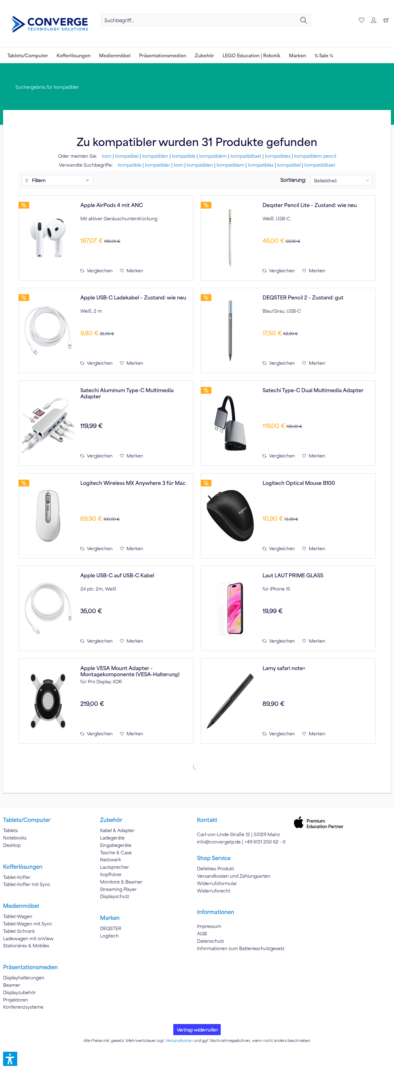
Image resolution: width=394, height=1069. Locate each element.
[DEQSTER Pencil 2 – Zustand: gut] (230, 330)
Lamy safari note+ (284, 668)
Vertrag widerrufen (197, 1029)
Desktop (12, 845)
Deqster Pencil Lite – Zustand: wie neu (310, 205)
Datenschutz (210, 941)
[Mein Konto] (373, 20)
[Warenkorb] (386, 20)
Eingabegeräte (115, 845)
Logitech (109, 935)
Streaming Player (118, 889)
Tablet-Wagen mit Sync (27, 923)
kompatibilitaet (246, 156)
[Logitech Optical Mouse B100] (230, 516)
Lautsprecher (114, 867)
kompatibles (278, 156)
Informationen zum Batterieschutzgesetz (240, 948)
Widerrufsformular (217, 883)
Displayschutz (114, 896)
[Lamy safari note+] (230, 701)
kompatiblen (155, 156)
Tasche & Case (116, 852)
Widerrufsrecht (213, 890)
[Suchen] (303, 20)
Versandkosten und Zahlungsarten (233, 876)
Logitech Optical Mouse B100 (299, 483)
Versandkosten (179, 1040)
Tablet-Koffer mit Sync (26, 884)
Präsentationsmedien (30, 967)
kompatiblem (213, 156)
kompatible (183, 156)
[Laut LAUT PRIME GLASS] (230, 608)
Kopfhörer (111, 874)
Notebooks (14, 837)
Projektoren (15, 999)
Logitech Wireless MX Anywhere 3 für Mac (133, 483)
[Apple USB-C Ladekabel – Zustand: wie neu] (48, 330)
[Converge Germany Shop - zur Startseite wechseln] (49, 24)
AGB (202, 933)
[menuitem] (205, 20)
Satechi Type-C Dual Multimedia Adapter (313, 390)
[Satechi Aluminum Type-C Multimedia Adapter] (48, 423)
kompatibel (127, 156)
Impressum (209, 926)
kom (106, 156)
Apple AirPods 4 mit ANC (111, 205)
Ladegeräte (112, 837)
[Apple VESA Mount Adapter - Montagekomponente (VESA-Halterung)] (48, 701)
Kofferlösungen (22, 866)
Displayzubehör (19, 992)
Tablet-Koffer (16, 877)
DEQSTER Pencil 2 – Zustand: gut (303, 297)
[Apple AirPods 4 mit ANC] (48, 238)
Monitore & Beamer (121, 881)
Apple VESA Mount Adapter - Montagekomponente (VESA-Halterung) (129, 671)
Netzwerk (110, 859)
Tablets (10, 830)
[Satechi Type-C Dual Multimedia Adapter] (230, 423)
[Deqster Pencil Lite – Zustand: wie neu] (230, 238)
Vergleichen (99, 270)
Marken (110, 917)
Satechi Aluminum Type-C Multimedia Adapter (127, 393)
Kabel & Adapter (117, 830)
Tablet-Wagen (17, 916)
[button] (10, 1059)
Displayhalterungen (23, 977)
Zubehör (111, 819)
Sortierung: (293, 180)
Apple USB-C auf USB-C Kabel (117, 575)
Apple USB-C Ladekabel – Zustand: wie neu (133, 297)
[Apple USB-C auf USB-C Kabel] (48, 608)
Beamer (11, 985)
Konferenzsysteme (23, 1007)
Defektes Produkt (215, 868)
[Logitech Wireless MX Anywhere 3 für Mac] (48, 516)
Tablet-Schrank (19, 931)
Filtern (38, 180)
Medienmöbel (21, 905)
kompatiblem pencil (315, 156)
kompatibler (157, 165)
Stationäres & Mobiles (26, 945)
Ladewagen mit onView (28, 938)
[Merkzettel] (361, 20)
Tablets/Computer (26, 819)
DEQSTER (110, 928)
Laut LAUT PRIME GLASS (293, 575)
